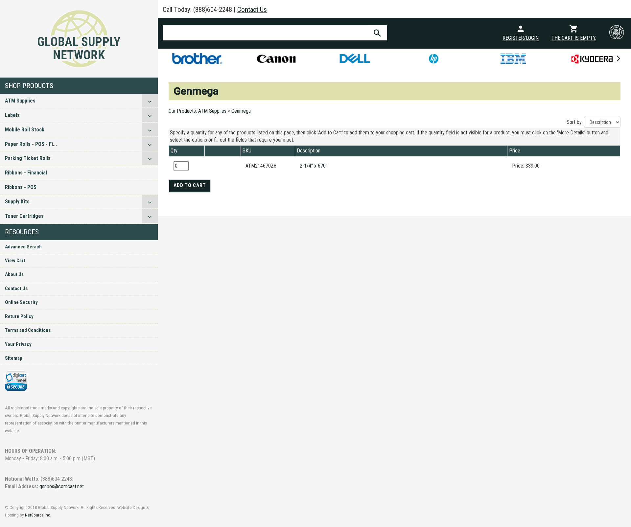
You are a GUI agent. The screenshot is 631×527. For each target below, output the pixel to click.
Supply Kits (17, 201)
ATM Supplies (20, 101)
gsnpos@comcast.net (61, 486)
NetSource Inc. (38, 514)
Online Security (21, 302)
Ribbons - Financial (26, 173)
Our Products (182, 111)
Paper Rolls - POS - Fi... (31, 144)
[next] (618, 58)
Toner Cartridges (24, 216)
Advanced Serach (23, 247)
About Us (14, 274)
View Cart (15, 261)
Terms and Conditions (28, 330)
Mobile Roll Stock (24, 129)
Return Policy (19, 316)
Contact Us (16, 288)
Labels (12, 115)
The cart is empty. (573, 38)
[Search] (377, 32)
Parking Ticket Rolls (28, 158)
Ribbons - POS (20, 187)
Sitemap (13, 358)
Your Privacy (18, 344)
